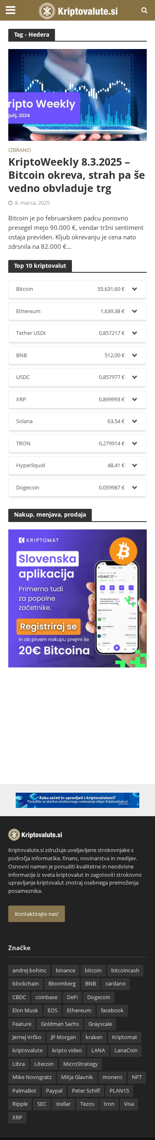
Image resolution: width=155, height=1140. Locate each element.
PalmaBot (24, 1090)
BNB (90, 983)
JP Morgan (63, 1037)
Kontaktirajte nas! (36, 914)
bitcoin (93, 970)
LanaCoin (126, 1050)
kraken (94, 1037)
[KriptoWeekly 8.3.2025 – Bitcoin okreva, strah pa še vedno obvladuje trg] (77, 94)
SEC (41, 1103)
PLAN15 (119, 1090)
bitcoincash (125, 970)
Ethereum (79, 1010)
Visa (129, 1103)
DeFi (72, 997)
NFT (137, 1077)
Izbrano (19, 151)
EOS (52, 1010)
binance (65, 970)
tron (109, 1103)
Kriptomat (124, 1037)
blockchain (25, 983)
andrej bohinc (29, 970)
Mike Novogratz (32, 1077)
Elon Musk (25, 1010)
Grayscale (100, 1024)
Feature (21, 1024)
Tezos (87, 1103)
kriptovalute (27, 1050)
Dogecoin (98, 997)
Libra (18, 1063)
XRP (17, 1117)
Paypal (54, 1090)
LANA (98, 1050)
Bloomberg (62, 983)
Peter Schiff (86, 1090)
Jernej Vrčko (26, 1037)
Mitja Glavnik (77, 1077)
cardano (115, 983)
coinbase (46, 997)
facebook (112, 1010)
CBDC (19, 997)
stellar (63, 1103)
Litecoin (44, 1063)
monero (112, 1077)
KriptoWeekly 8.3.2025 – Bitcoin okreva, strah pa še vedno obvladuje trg (76, 175)
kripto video (67, 1050)
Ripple (20, 1103)
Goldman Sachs (60, 1024)
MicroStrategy (80, 1063)
